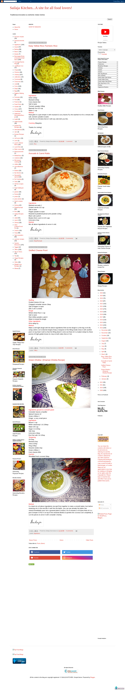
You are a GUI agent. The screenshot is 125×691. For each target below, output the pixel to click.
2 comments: (69, 348)
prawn (16, 196)
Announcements (19, 40)
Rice (35, 144)
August (103, 341)
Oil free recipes (18, 184)
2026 (101, 293)
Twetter (67, 552)
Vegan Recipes (18, 258)
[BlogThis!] (32, 141)
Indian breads (18, 121)
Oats (15, 181)
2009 (101, 390)
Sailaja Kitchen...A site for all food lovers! (41, 8)
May (103, 349)
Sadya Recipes (19, 214)
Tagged (16, 247)
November (104, 333)
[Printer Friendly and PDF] (31, 564)
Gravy (16, 109)
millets (16, 164)
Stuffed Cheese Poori (38, 250)
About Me (17, 27)
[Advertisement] (62, 35)
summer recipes (19, 239)
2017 (101, 317)
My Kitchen (17, 173)
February (104, 376)
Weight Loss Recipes (18, 265)
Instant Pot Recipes (17, 126)
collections (17, 77)
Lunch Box (17, 147)
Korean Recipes (19, 134)
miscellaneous (18, 166)
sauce (16, 220)
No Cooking (17, 179)
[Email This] (30, 141)
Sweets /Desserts (17, 244)
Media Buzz (18, 155)
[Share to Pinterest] (37, 141)
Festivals (17, 97)
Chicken (16, 72)
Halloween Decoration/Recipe (19, 115)
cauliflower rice (18, 66)
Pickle (16, 194)
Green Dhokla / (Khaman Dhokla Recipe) (47, 360)
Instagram (68, 557)
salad (16, 218)
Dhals (16, 88)
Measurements (18, 151)
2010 (101, 387)
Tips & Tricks (18, 252)
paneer (16, 192)
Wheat (16, 268)
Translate (104, 54)
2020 (101, 309)
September (104, 338)
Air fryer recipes (19, 36)
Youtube (35, 557)
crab (15, 84)
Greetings (17, 111)
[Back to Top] (119, 688)
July (102, 343)
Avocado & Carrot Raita (39, 153)
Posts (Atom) (41, 543)
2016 (101, 319)
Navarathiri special (17, 176)
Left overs (17, 138)
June (103, 346)
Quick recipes (18, 201)
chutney (16, 74)
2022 (101, 303)
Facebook (36, 552)
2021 (101, 306)
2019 (101, 311)
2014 (101, 325)
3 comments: (70, 531)
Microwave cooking (17, 161)
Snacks (16, 230)
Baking (16, 49)
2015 (101, 322)
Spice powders (18, 235)
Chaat (16, 70)
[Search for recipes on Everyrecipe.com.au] (18, 654)
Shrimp (16, 222)
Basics (16, 51)
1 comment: (69, 141)
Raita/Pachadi (38, 241)
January (104, 379)
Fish (15, 99)
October (104, 335)
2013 (101, 327)
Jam (15, 132)
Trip (15, 256)
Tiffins (35, 350)
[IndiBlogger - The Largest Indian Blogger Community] (19, 663)
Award (16, 47)
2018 (101, 314)
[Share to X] (34, 141)
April (103, 351)
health (16, 119)
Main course (18, 149)
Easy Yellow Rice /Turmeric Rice (43, 46)
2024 (101, 298)
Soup (15, 233)
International (18, 129)
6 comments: (70, 238)
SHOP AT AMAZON (35, 27)
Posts (102, 505)
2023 (101, 301)
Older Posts (89, 540)
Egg (15, 91)
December (104, 330)
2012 (101, 382)
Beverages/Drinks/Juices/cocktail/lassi (19, 57)
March (103, 354)
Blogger (92, 677)
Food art (16, 102)
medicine (17, 158)
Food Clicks (18, 104)
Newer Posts (33, 540)
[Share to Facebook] (35, 141)
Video (16, 262)
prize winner (18, 199)
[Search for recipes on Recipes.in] (18, 649)
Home (61, 540)
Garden (16, 106)
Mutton (16, 170)
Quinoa (16, 205)
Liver (15, 140)
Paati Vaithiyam (19, 188)
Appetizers (37, 533)
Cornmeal (17, 79)
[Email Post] (75, 141)
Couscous (17, 81)
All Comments (104, 508)
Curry (16, 86)
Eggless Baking (19, 93)
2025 (101, 295)
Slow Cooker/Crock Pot (18, 226)
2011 (101, 385)
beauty (16, 54)
